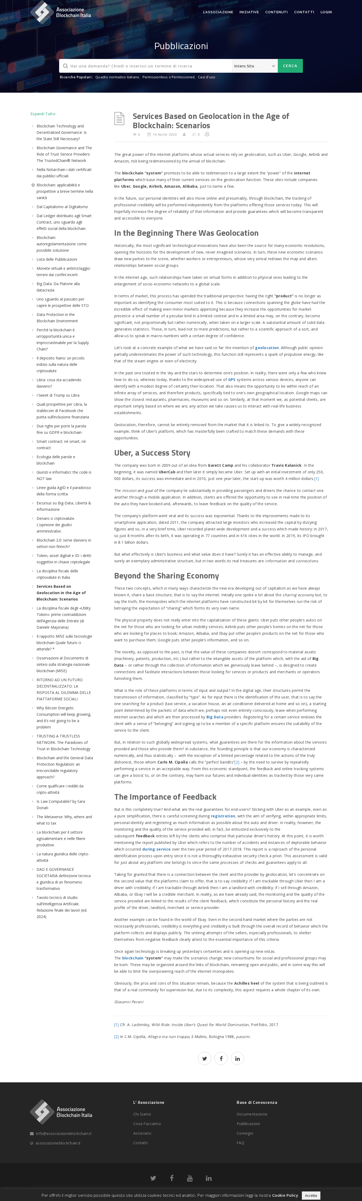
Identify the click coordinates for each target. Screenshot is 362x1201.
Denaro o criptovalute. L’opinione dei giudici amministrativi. (56, 525)
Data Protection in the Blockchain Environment (57, 317)
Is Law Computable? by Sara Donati (61, 804)
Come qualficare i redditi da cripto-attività (60, 789)
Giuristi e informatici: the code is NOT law (64, 475)
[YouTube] (190, 1179)
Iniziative (249, 12)
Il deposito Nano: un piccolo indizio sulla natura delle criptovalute (61, 364)
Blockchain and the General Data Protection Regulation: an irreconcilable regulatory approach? (65, 767)
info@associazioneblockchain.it (64, 1133)
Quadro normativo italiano (117, 77)
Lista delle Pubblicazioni (57, 259)
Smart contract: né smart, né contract (61, 444)
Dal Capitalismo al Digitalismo (62, 206)
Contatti (304, 12)
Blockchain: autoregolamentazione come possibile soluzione (62, 244)
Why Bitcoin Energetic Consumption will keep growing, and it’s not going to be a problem (64, 717)
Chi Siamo (142, 1114)
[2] (237, 762)
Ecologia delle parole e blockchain (56, 460)
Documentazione (252, 1114)
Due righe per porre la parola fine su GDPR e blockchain (61, 429)
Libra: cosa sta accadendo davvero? (59, 383)
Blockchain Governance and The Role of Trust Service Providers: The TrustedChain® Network (64, 154)
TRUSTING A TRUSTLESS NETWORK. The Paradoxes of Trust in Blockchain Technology (63, 742)
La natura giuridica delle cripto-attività (63, 857)
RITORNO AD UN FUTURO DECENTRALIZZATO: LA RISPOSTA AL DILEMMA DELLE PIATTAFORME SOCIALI (64, 689)
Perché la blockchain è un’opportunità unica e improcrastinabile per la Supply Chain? (63, 339)
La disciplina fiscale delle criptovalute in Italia (57, 574)
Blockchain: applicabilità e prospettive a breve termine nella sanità (65, 191)
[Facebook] (172, 1179)
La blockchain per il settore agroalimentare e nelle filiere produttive (61, 838)
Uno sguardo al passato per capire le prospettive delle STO (63, 302)
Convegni (245, 1133)
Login (326, 12)
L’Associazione (218, 12)
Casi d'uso (206, 77)
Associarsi (142, 1133)
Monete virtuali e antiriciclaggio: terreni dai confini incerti (64, 271)
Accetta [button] (311, 1195)
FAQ (240, 1142)
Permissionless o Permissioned (169, 77)
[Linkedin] (209, 1179)
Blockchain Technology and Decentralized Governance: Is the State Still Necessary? (62, 132)
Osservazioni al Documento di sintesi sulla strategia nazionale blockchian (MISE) (63, 664)
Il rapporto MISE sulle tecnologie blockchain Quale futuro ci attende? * (64, 642)
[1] (316, 478)
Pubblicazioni (248, 1123)
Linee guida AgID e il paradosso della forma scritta (64, 490)
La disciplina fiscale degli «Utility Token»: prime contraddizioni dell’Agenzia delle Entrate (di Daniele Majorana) (64, 618)
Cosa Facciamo (147, 1123)
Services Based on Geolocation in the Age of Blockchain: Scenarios (61, 593)
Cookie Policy (285, 1195)
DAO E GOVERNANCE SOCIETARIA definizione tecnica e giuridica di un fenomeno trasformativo (64, 879)
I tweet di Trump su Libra (58, 395)
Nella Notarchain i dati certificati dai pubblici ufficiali (64, 172)
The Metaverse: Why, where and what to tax (64, 820)
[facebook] (221, 1059)
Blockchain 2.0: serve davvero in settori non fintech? (64, 543)
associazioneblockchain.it (58, 1143)
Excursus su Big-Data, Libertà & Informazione (64, 506)
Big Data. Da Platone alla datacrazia (58, 287)
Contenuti (276, 12)
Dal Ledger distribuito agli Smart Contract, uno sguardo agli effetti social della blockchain (64, 222)
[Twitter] (153, 1179)
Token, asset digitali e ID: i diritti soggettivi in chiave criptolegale (64, 558)
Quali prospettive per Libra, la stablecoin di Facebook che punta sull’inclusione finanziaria (63, 410)
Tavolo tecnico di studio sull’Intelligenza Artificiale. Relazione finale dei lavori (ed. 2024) (62, 907)
